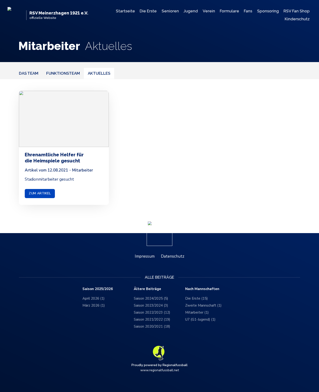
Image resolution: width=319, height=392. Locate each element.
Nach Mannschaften (202, 289)
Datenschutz (172, 256)
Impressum (145, 256)
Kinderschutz (297, 19)
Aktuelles (99, 73)
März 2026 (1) (93, 305)
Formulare (229, 11)
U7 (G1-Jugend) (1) (200, 319)
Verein (209, 11)
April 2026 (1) (93, 298)
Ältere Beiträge (147, 289)
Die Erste (148, 11)
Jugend (191, 11)
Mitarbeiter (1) (197, 312)
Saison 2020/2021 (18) (152, 326)
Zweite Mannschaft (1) (203, 305)
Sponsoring (268, 11)
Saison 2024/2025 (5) (151, 298)
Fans (248, 11)
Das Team (28, 73)
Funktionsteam (63, 73)
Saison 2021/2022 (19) (152, 319)
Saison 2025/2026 (97, 289)
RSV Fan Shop (297, 11)
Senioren (170, 11)
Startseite (125, 11)
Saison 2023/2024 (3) (151, 305)
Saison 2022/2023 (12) (152, 312)
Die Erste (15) (196, 298)
